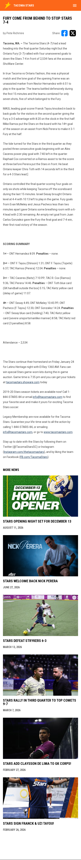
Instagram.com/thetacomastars (24, 451)
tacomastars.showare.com (23, 382)
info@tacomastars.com (17, 432)
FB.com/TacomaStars (34, 457)
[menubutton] (74, 5)
